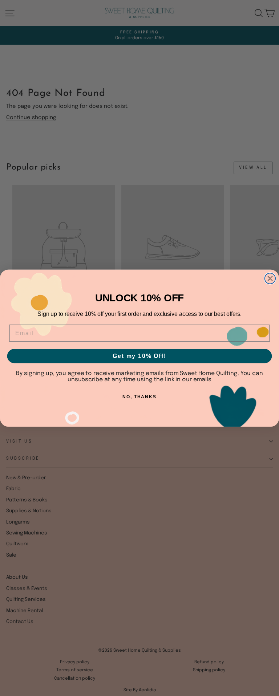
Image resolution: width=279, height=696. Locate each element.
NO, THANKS (139, 396)
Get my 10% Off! (139, 356)
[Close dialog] (270, 278)
